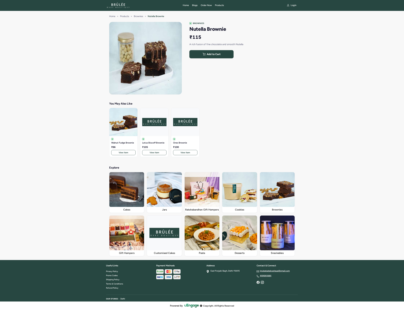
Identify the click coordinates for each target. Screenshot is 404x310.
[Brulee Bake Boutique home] (142, 5)
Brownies (138, 16)
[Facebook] (258, 283)
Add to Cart (213, 54)
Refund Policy (112, 288)
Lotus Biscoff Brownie (153, 142)
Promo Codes (112, 275)
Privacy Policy (112, 271)
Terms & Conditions (114, 284)
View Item (123, 152)
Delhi (122, 299)
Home (186, 5)
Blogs (195, 5)
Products (219, 5)
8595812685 (265, 276)
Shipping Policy (112, 279)
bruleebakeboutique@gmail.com (275, 271)
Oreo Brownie (180, 142)
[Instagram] (262, 283)
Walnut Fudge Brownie (122, 142)
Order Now (206, 5)
